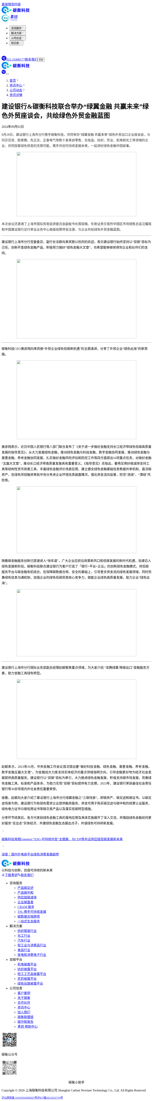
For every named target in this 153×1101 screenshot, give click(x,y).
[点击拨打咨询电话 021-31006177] (4, 73)
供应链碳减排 (27, 897)
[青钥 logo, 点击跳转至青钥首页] (10, 20)
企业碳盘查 (25, 902)
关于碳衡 (24, 998)
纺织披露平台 (27, 969)
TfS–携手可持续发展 (32, 911)
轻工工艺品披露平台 (32, 974)
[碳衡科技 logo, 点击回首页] (15, 12)
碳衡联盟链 (25, 1017)
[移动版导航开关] (7, 74)
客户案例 (24, 993)
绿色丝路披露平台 (30, 983)
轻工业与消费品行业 (32, 945)
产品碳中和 (25, 892)
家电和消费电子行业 (32, 954)
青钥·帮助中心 (28, 1026)
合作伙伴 (24, 1002)
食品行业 (24, 950)
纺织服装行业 (27, 931)
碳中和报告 (25, 1021)
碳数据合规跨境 (29, 916)
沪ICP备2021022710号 (50, 1097)
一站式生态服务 (29, 921)
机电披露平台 (27, 964)
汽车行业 (24, 940)
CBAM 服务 (26, 907)
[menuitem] (18, 28)
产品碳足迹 (25, 888)
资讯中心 (24, 1007)
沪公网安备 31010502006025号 (19, 1097)
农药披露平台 (27, 978)
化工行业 (24, 935)
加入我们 (24, 1012)
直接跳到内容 (11, 4)
